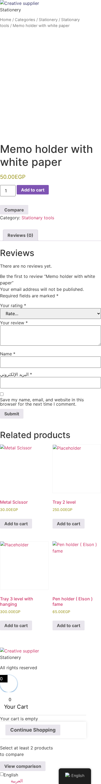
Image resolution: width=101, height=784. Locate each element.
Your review (14, 323)
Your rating (13, 305)
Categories (25, 19)
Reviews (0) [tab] (20, 235)
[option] (56, 781)
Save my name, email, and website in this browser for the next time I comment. (42, 402)
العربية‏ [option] (17, 780)
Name (7, 354)
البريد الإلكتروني (16, 374)
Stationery (48, 19)
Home (5, 19)
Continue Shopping (32, 730)
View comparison (22, 766)
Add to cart (32, 190)
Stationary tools (38, 217)
